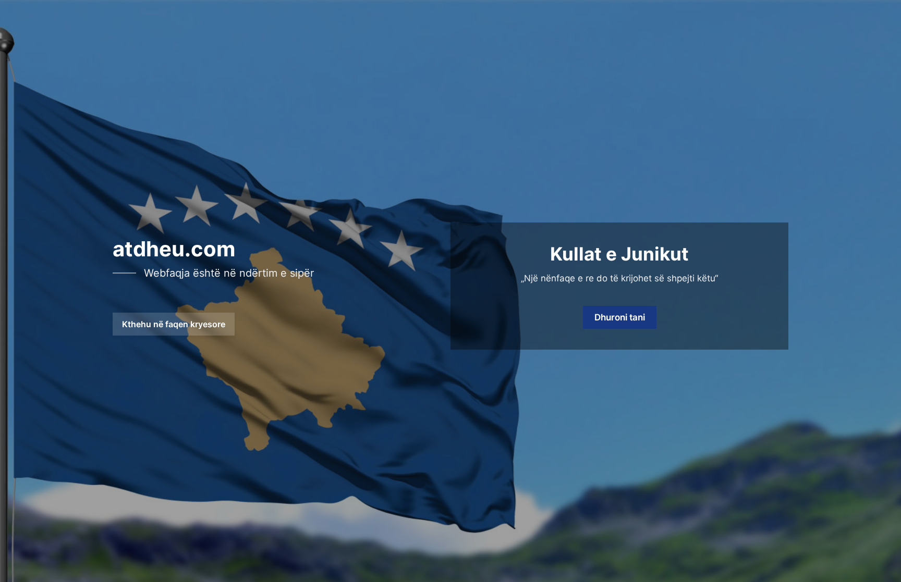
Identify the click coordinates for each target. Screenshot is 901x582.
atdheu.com (174, 249)
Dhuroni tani (619, 317)
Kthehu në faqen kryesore (173, 324)
